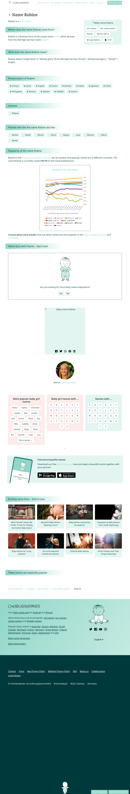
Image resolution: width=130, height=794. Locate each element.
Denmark (21, 629)
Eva (12, 435)
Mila (16, 424)
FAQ (75, 671)
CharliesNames (15, 588)
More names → (25, 440)
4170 (109, 40)
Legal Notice (14, 675)
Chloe (35, 429)
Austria (45, 626)
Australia (101, 234)
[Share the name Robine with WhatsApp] (65, 351)
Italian (81, 86)
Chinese (15, 86)
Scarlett (21, 435)
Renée (27, 135)
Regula (66, 135)
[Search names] (96, 2)
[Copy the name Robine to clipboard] (74, 351)
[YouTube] (100, 629)
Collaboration (98, 671)
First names (43, 2)
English (40, 86)
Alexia (53, 135)
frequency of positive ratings (36, 157)
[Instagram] (105, 629)
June (78, 135)
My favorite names (118, 792)
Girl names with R (107, 28)
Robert (44, 39)
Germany (39, 629)
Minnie (41, 135)
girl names (49, 617)
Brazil (62, 626)
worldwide (13, 237)
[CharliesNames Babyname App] (19, 3)
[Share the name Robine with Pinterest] (70, 351)
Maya (26, 429)
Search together (99, 792)
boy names (60, 617)
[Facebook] (95, 629)
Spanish (45, 91)
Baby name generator (19, 638)
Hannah (17, 429)
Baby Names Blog (17, 643)
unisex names (15, 621)
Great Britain (51, 629)
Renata (15, 135)
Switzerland (44, 632)
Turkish (73, 91)
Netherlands (14, 632)
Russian (32, 91)
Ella (13, 418)
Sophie (17, 413)
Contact (12, 671)
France (30, 629)
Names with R (103, 34)
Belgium (54, 626)
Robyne (15, 113)
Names (90, 34)
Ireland (63, 629)
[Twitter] (91, 629)
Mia (25, 413)
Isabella (25, 424)
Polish (108, 86)
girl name (26, 21)
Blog (92, 2)
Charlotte (35, 407)
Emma (21, 418)
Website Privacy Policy (59, 671)
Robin (56, 36)
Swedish (60, 91)
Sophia (24, 407)
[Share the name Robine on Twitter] (61, 351)
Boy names (68, 2)
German (67, 86)
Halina (103, 135)
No (68, 293)
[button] (48, 329)
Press (21, 671)
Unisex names (81, 2)
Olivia (30, 418)
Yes (61, 293)
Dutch (28, 86)
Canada (92, 234)
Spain (34, 632)
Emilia (14, 407)
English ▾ (98, 639)
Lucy (39, 435)
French (54, 86)
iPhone (49, 612)
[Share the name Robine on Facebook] (56, 351)
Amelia (34, 413)
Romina (90, 135)
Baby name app (114, 2)
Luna (30, 435)
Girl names (56, 2)
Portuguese (16, 91)
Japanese (94, 86)
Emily (35, 424)
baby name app (64, 464)
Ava (38, 418)
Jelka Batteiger (69, 382)
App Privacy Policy (36, 671)
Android (37, 612)
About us (84, 671)
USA (85, 234)
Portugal (26, 632)
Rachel (15, 140)
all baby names (34, 621)
